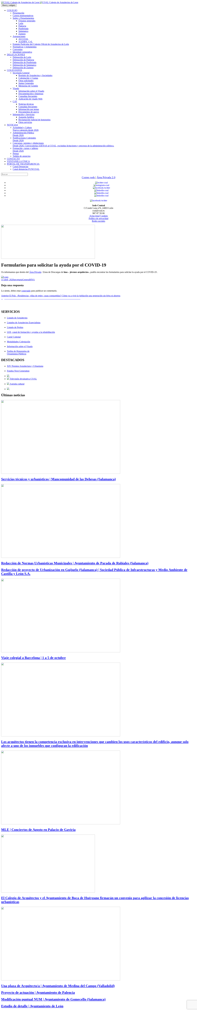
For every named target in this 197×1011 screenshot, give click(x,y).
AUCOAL (23, 39)
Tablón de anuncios (21, 156)
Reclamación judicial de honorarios (34, 119)
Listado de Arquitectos (17, 318)
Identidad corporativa (22, 52)
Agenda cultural (16, 384)
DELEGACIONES (16, 54)
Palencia (22, 26)
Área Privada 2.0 (106, 177)
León (20, 23)
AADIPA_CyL (25, 41)
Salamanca (23, 31)
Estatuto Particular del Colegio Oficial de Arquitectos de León (41, 44)
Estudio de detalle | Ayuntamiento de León (32, 1006)
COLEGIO (12, 10)
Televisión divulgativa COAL (23, 379)
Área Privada (35, 272)
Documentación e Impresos (30, 93)
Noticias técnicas (26, 104)
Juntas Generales (26, 83)
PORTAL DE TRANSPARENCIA (23, 164)
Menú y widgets (8, 5)
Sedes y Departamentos (23, 18)
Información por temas (28, 109)
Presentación (18, 13)
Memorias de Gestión (28, 86)
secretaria (18, 279)
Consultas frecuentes (27, 96)
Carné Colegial (14, 337)
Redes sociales (98, 221)
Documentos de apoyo (28, 112)
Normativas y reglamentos (24, 47)
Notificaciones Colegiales (24, 139)
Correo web (88, 177)
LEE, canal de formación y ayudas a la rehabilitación (31, 332)
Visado (16, 88)
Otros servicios (25, 122)
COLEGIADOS (14, 70)
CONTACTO (13, 158)
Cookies (104, 216)
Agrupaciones (19, 36)
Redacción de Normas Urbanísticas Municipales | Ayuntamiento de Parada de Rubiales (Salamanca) (74, 563)
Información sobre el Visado (31, 91)
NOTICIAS (12, 125)
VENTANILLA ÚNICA (18, 161)
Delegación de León (22, 57)
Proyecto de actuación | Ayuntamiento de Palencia (38, 992)
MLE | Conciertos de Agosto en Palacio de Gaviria (38, 830)
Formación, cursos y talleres (25, 149)
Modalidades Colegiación (18, 341)
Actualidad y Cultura (26, 128)
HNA (32, 279)
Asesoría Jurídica (26, 117)
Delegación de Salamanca (24, 65)
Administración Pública (23, 134)
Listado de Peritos (15, 327)
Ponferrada (23, 28)
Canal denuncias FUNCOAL (26, 169)
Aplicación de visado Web (30, 99)
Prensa (16, 153)
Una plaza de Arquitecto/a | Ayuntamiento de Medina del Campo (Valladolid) (58, 986)
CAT (15, 101)
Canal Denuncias (20, 166)
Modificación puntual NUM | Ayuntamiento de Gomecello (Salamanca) (53, 999)
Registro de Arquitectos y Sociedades (35, 75)
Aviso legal (94, 216)
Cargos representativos (23, 15)
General (26, 279)
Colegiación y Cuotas (28, 78)
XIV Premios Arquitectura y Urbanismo (25, 366)
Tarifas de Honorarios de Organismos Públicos (18, 352)
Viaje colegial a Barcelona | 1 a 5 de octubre (33, 658)
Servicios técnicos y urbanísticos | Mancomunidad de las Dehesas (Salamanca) (58, 479)
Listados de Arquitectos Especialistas (23, 322)
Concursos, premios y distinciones (63, 144)
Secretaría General (21, 73)
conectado (26, 291)
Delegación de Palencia (23, 60)
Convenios (17, 49)
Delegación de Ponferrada (24, 62)
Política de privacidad (98, 218)
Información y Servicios (23, 114)
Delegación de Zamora (23, 67)
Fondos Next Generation (18, 371)
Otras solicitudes (25, 80)
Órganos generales (26, 21)
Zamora (22, 34)
